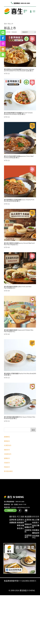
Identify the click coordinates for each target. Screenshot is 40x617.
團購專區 (7, 437)
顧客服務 (35, 516)
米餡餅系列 (7, 454)
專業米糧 (20, 525)
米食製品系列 (28, 536)
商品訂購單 (35, 526)
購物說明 (35, 533)
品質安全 (20, 519)
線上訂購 (35, 519)
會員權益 (35, 530)
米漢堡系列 (7, 445)
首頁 (5, 24)
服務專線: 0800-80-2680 (22, 3)
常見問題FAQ (35, 537)
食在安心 (20, 528)
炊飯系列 (7, 463)
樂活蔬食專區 (8, 471)
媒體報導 (12, 522)
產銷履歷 (20, 522)
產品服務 (28, 516)
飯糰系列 (7, 458)
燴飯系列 (7, 450)
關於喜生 (12, 516)
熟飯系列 (7, 467)
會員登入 (35, 522)
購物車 (25, 11)
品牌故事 (12, 519)
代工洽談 (20, 516)
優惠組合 (7, 441)
